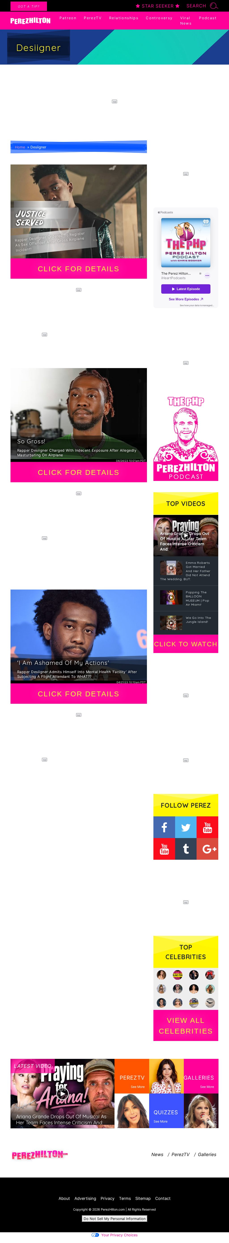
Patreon (67, 18)
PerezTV (93, 18)
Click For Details (78, 269)
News (157, 1154)
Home (20, 147)
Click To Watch (185, 644)
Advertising (85, 1198)
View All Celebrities (186, 1025)
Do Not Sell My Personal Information (115, 1218)
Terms (125, 1198)
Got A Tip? (29, 6)
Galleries (207, 1154)
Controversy (159, 18)
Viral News (186, 20)
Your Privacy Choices (119, 1235)
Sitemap (143, 1198)
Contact (163, 1198)
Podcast (208, 18)
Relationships (123, 18)
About (64, 1198)
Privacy (107, 1198)
